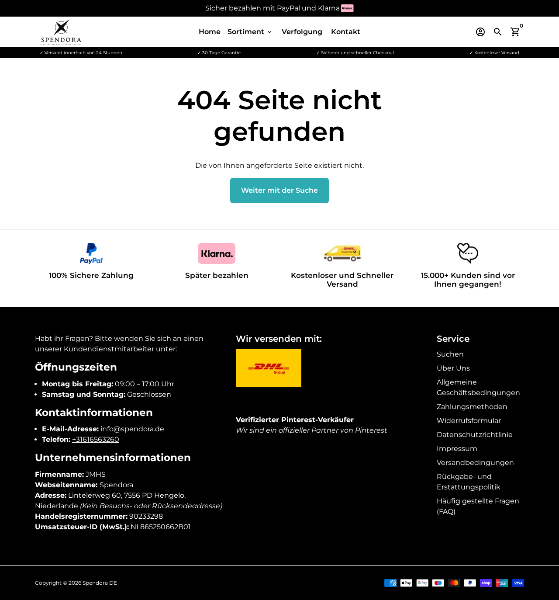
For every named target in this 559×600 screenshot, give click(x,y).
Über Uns (453, 368)
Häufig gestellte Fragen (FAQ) (478, 506)
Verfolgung (302, 32)
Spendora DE (100, 582)
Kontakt (345, 32)
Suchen (450, 354)
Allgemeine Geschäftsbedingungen (478, 387)
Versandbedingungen (475, 462)
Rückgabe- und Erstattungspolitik (468, 481)
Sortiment (250, 32)
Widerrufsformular (469, 420)
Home (210, 32)
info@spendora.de (132, 429)
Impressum (457, 448)
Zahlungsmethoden (472, 406)
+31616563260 (95, 439)
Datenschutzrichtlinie (475, 434)
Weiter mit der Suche (279, 190)
